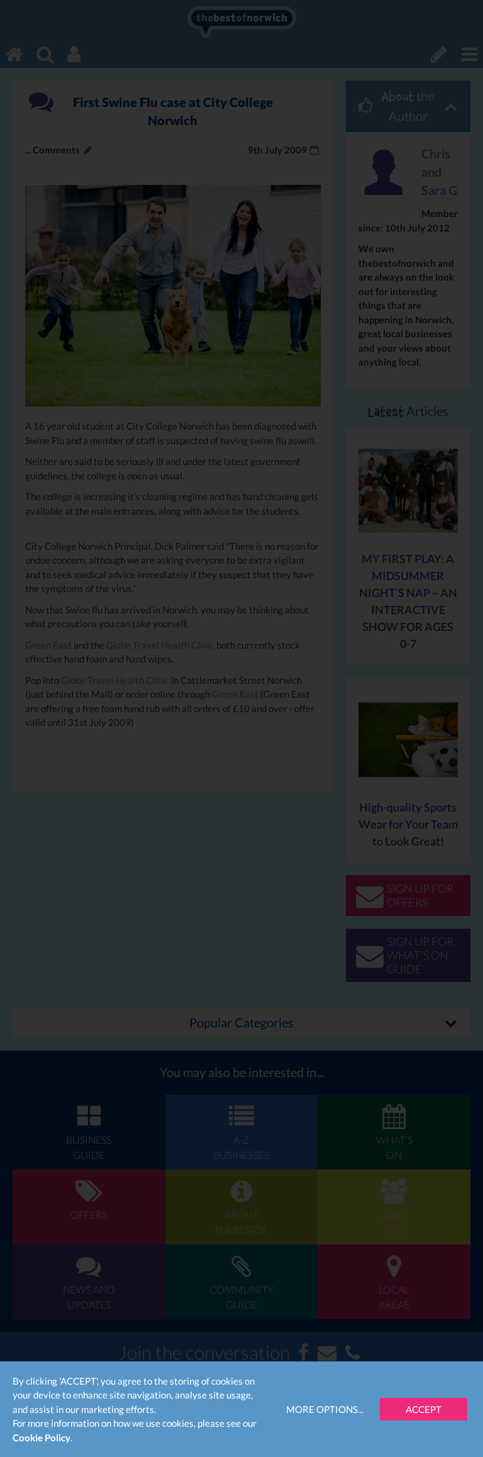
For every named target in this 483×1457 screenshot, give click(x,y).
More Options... (325, 1409)
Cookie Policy (41, 1437)
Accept (423, 1409)
